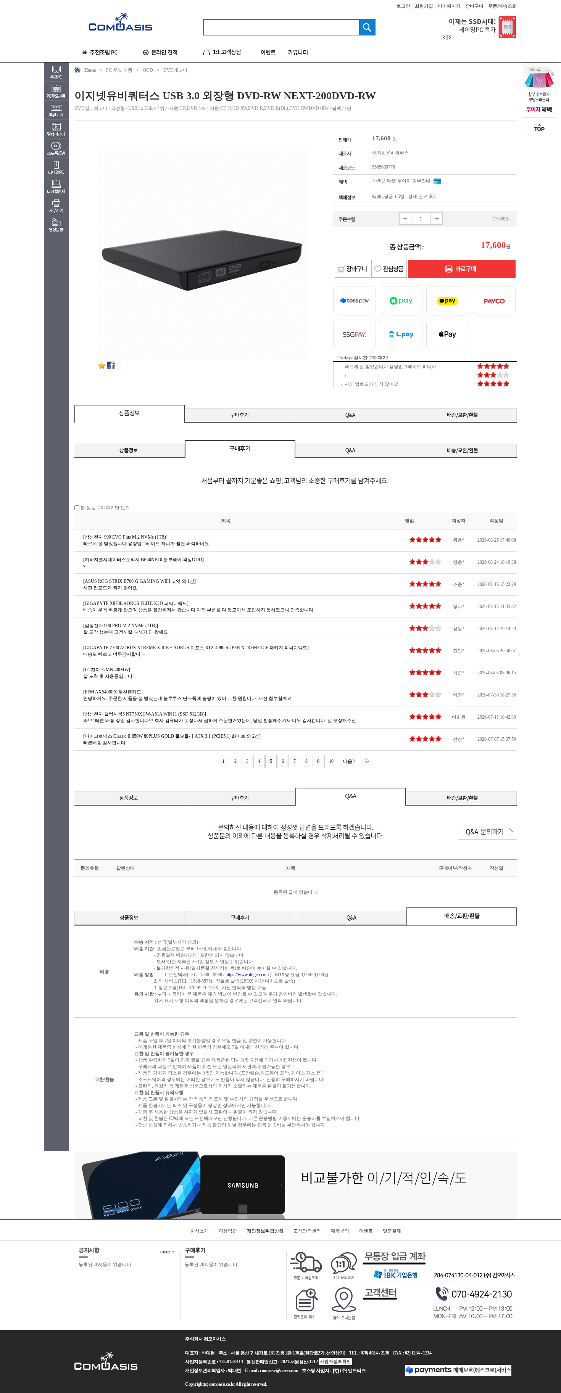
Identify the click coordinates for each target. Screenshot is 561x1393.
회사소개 (199, 1231)
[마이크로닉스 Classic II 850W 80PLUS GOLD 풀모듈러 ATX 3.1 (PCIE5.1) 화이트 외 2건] (172, 736)
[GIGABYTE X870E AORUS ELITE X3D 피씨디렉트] (136, 603)
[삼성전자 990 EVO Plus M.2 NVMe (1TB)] (125, 537)
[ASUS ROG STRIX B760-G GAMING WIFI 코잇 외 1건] (139, 581)
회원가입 (424, 6)
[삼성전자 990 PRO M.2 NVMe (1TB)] (120, 625)
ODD (148, 70)
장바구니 (474, 6)
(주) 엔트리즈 (353, 1370)
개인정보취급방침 (265, 1231)
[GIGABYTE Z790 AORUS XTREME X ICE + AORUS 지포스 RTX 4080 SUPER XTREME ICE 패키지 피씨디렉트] (196, 647)
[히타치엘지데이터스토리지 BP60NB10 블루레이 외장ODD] (143, 559)
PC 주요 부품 (119, 70)
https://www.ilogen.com (247, 974)
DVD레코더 (175, 70)
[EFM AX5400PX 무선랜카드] (113, 692)
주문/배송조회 (502, 6)
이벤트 (366, 1231)
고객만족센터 (307, 1231)
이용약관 (228, 1231)
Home (90, 70)
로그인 (403, 6)
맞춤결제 (392, 1231)
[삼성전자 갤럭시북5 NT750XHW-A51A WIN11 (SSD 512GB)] (144, 714)
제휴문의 (340, 1231)
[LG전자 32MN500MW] (106, 669)
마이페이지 (449, 6)
